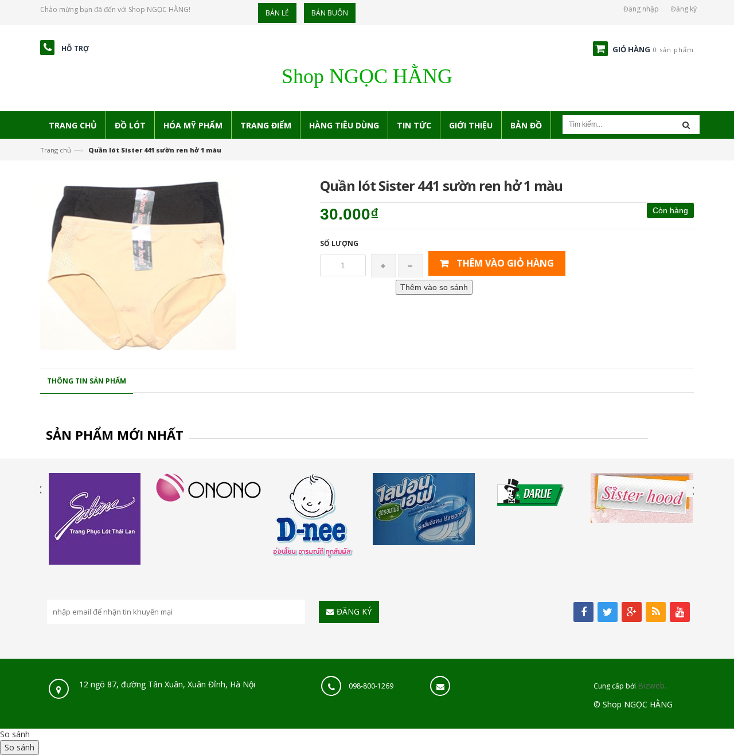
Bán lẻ (277, 13)
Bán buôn (329, 13)
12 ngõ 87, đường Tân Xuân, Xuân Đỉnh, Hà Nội (166, 684)
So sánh (15, 734)
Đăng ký (684, 9)
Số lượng (339, 243)
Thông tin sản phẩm (86, 381)
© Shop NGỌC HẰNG (633, 704)
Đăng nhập (641, 9)
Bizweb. (652, 685)
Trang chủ (55, 150)
